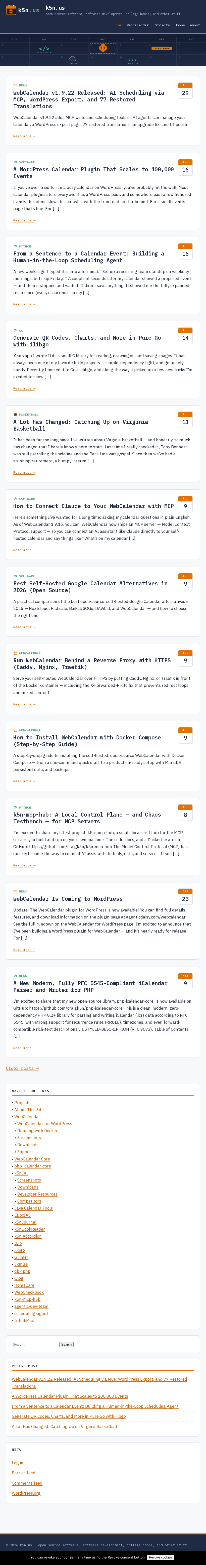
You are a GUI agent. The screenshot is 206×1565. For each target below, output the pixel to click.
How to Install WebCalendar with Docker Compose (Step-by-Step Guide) (87, 741)
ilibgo (19, 1250)
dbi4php (22, 1271)
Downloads (27, 1144)
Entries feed (23, 1473)
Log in (17, 1463)
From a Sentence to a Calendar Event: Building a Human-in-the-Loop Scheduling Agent (88, 257)
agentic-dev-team (31, 1306)
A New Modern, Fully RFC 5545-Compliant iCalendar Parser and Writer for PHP (90, 986)
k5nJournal (25, 1222)
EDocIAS (22, 1215)
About (195, 25)
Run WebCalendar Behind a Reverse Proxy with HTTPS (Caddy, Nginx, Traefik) (92, 664)
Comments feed (27, 1483)
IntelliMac (24, 1320)
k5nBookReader (29, 1229)
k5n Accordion (28, 1236)
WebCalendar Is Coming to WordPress (68, 898)
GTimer (21, 1257)
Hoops (180, 25)
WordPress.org (26, 1493)
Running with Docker (37, 1130)
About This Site (29, 1109)
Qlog (18, 1278)
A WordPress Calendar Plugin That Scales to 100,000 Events (93, 173)
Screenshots (29, 1137)
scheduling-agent (31, 1313)
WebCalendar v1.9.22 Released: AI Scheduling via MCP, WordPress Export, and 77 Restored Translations (88, 99)
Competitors (29, 1201)
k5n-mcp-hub (27, 1299)
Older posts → (22, 1068)
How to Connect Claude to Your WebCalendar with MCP (93, 505)
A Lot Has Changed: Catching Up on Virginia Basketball (80, 425)
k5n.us (55, 7)
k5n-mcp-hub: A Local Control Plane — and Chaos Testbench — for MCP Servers (87, 818)
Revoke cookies (160, 1557)
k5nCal (21, 1173)
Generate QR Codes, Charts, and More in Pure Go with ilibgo (87, 341)
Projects (162, 25)
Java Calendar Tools (33, 1208)
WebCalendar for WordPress (44, 1123)
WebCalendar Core (32, 1159)
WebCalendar (138, 25)
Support (25, 1151)
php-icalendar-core (32, 1166)
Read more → (24, 136)
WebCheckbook (29, 1292)
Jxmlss (21, 1264)
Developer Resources (37, 1194)
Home (118, 25)
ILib (18, 1243)
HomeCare (24, 1285)
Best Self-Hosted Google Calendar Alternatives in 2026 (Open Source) (90, 587)
